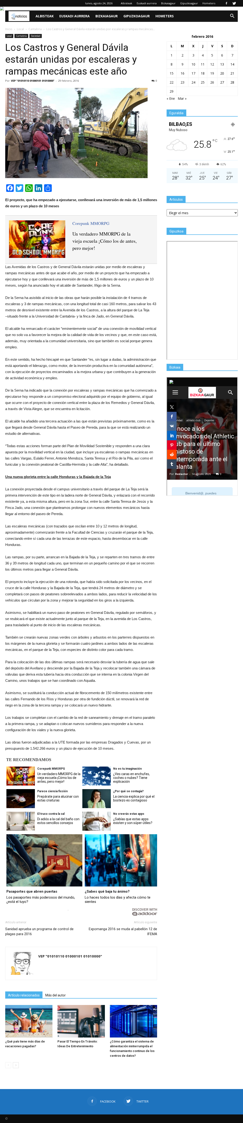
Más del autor (55, 995)
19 (212, 73)
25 (203, 82)
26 (212, 82)
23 (182, 82)
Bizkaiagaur (168, 3)
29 (171, 91)
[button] (232, 16)
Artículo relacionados (24, 995)
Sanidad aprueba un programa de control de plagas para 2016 (39, 931)
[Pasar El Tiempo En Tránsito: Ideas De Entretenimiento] (81, 1021)
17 (193, 73)
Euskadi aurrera (147, 3)
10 (193, 64)
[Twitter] (234, 3)
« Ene (171, 98)
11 (203, 64)
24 (193, 82)
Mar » (182, 98)
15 (171, 73)
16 (182, 73)
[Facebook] (226, 3)
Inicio (8, 29)
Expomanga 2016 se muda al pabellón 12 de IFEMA (123, 931)
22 (171, 82)
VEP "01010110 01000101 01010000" (32, 80)
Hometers (208, 3)
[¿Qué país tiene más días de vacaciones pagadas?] (28, 1021)
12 (212, 64)
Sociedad (35, 36)
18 (203, 73)
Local (9, 36)
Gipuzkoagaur (189, 3)
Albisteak (126, 3)
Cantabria (21, 36)
